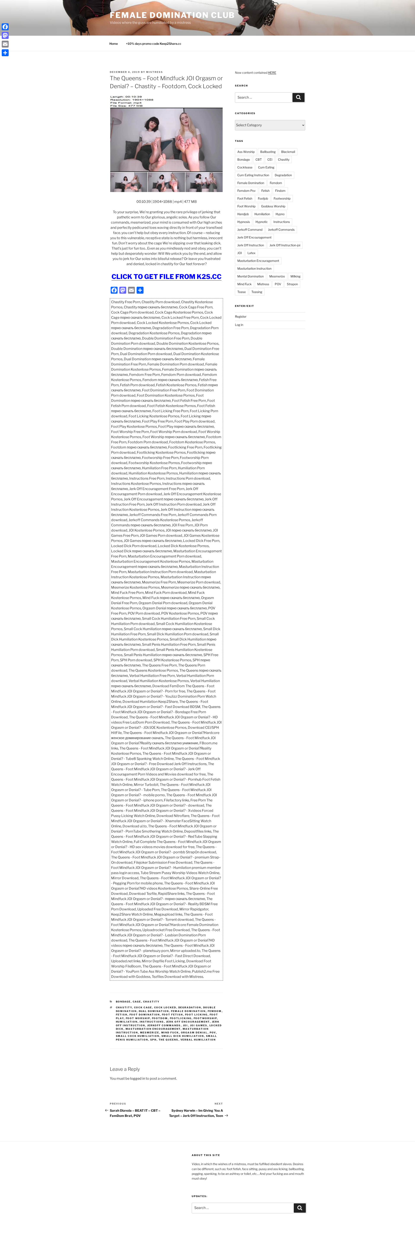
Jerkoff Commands (164, 1025)
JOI (185, 1025)
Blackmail (288, 152)
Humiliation (127, 1021)
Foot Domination (144, 1014)
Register (240, 316)
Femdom (215, 1011)
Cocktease (244, 167)
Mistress (263, 284)
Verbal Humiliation (198, 1039)
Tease (241, 292)
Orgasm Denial (194, 1032)
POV (213, 1032)
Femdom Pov (246, 190)
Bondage (123, 1001)
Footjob (263, 198)
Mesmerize (149, 1032)
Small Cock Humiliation (138, 1036)
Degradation (189, 1007)
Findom (280, 190)
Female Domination (188, 1011)
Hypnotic (261, 222)
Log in (239, 325)
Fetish (122, 1014)
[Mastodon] (5, 35)
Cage (137, 1001)
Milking (295, 276)
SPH (153, 1039)
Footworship (205, 1018)
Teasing (256, 292)
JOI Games (199, 1025)
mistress (154, 72)
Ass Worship (246, 152)
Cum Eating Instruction (253, 175)
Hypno (280, 214)
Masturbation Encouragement (153, 1028)
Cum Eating (266, 167)
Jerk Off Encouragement (188, 1021)
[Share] (5, 52)
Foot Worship (138, 1018)
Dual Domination (154, 1011)
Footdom (160, 1018)
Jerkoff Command (249, 229)
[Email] (5, 44)
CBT (258, 159)
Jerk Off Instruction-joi (285, 245)
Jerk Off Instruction (250, 245)
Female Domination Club (172, 15)
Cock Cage (143, 1007)
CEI (269, 159)
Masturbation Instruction (254, 268)
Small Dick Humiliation (182, 1036)
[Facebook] (5, 26)
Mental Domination (250, 276)
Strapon (292, 284)
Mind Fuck (170, 1032)
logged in (137, 1078)
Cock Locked (165, 1007)
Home (113, 43)
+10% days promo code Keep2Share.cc (153, 43)
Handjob (243, 214)
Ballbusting (268, 152)
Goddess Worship (273, 206)
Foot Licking (196, 1014)
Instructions (152, 1021)
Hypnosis (243, 222)
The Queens (169, 1039)
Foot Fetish (172, 1014)
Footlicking (181, 1018)
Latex (251, 253)
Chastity (151, 1001)
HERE (272, 72)
